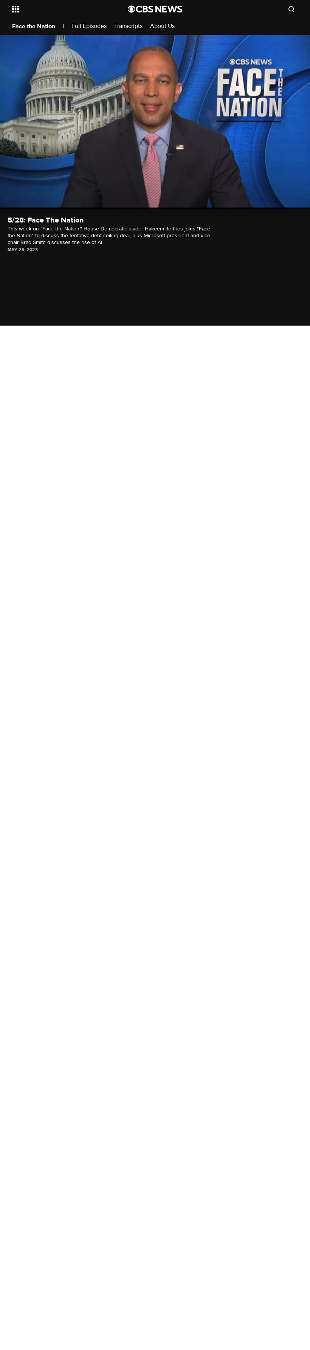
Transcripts (128, 26)
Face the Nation (33, 26)
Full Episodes (89, 26)
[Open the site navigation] (59, 9)
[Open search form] (291, 9)
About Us (162, 26)
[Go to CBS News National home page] (155, 9)
